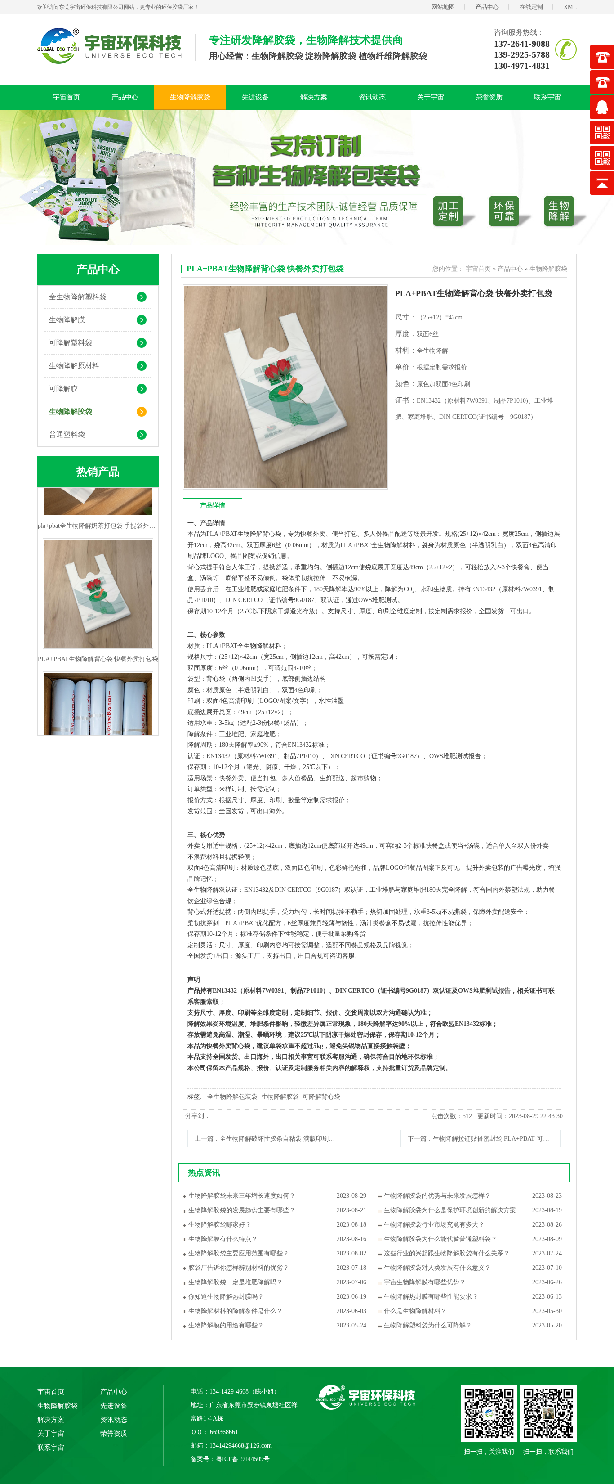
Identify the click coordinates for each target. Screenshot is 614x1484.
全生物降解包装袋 (232, 1096)
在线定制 (531, 7)
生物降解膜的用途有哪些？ (226, 1325)
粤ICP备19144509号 (243, 1459)
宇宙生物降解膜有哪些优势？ (425, 1282)
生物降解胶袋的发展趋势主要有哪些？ (241, 1210)
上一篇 (271, 1138)
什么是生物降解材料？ (415, 1311)
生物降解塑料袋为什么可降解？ (428, 1325)
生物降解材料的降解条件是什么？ (235, 1311)
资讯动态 (372, 97)
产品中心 (487, 7)
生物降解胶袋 (190, 97)
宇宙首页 (66, 97)
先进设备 (255, 97)
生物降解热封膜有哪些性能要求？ (431, 1296)
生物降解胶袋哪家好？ (219, 1224)
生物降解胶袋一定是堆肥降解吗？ (235, 1282)
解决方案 (313, 97)
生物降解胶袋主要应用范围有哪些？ (238, 1253)
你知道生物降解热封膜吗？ (226, 1296)
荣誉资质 (489, 97)
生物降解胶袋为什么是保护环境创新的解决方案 (450, 1210)
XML (570, 7)
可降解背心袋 (321, 1096)
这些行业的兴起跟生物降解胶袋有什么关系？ (447, 1253)
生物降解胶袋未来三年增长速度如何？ (241, 1195)
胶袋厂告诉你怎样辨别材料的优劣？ (238, 1267)
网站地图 (443, 7)
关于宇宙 (430, 97)
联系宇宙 (547, 97)
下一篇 (484, 1138)
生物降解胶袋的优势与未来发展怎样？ (437, 1195)
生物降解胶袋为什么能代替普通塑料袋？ (440, 1239)
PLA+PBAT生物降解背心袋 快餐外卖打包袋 (265, 268)
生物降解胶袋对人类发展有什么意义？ (437, 1267)
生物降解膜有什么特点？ (223, 1239)
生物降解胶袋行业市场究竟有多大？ (434, 1224)
